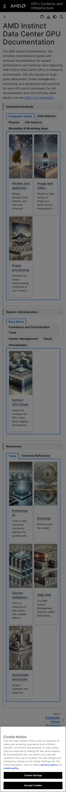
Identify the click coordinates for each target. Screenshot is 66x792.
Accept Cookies (33, 785)
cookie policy (11, 768)
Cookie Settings (33, 775)
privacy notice (49, 764)
